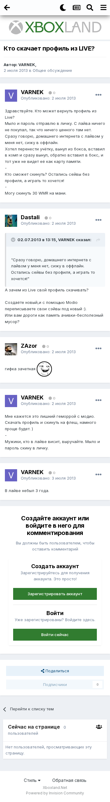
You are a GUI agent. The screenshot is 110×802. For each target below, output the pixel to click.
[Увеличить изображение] (44, 368)
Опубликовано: (48, 98)
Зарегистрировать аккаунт (55, 593)
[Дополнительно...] (98, 95)
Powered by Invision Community (55, 793)
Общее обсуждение (52, 70)
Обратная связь (69, 780)
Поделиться (56, 670)
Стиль (31, 780)
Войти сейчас (55, 634)
